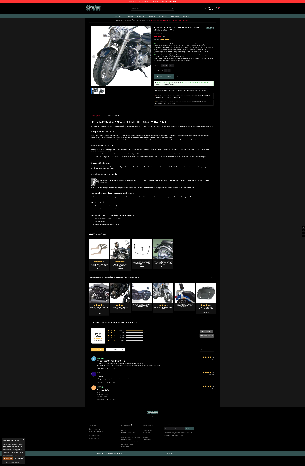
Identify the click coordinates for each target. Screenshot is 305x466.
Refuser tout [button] (19, 458)
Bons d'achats (147, 439)
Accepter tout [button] (8, 458)
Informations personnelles (151, 428)
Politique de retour (127, 435)
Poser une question (207, 335)
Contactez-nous (126, 446)
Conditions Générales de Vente (130, 437)
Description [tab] (96, 116)
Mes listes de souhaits (149, 442)
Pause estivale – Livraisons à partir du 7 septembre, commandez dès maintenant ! (153, 1)
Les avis (123, 430)
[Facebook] (167, 453)
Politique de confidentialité (129, 442)
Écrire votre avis (206, 331)
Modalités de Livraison (128, 432)
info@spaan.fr (95, 435)
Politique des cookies (127, 444)
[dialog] (13, 451)
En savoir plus (19, 455)
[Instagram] (172, 453)
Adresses (145, 437)
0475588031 (95, 438)
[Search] (172, 8)
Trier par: (203, 350)
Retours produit (147, 430)
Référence (157, 34)
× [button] (23, 439)
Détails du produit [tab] (113, 116)
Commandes (147, 432)
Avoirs (145, 435)
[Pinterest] (169, 453)
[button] (13, 462)
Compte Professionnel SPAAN (130, 428)
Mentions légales (126, 439)
